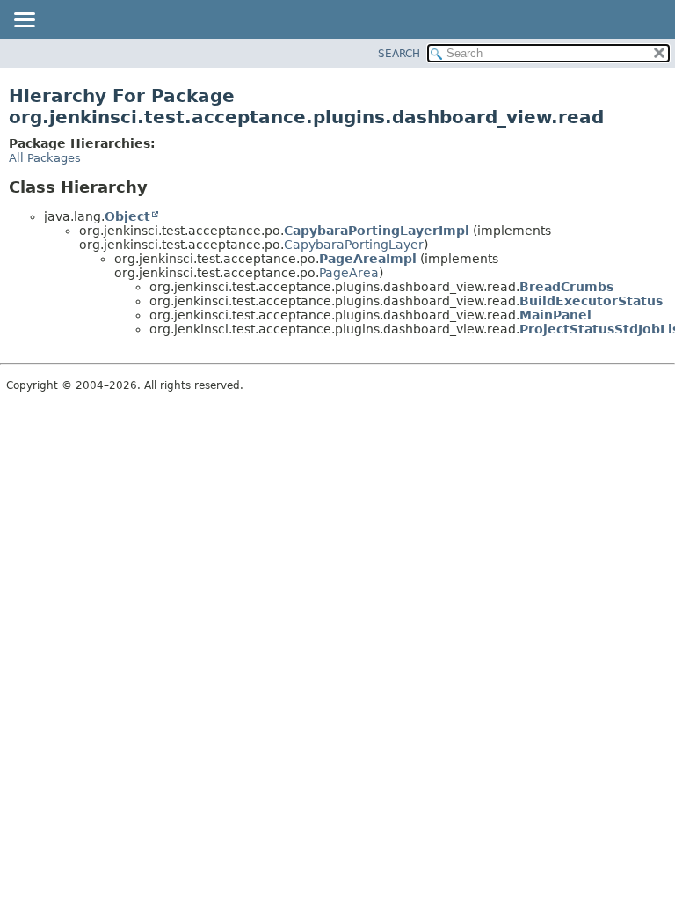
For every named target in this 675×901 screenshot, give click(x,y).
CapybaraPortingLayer (354, 245)
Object (127, 216)
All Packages (45, 158)
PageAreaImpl (368, 259)
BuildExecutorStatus (591, 301)
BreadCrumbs (566, 287)
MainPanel (555, 315)
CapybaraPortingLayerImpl (376, 230)
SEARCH (399, 54)
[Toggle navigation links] (24, 21)
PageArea (349, 273)
